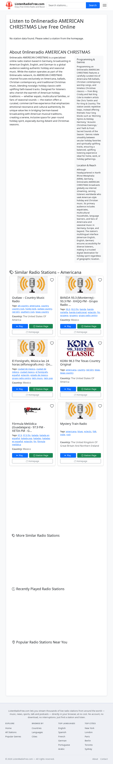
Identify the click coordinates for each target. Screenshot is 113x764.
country (45, 305)
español (16, 375)
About (95, 759)
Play (21, 326)
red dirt (16, 311)
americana (35, 305)
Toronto (89, 744)
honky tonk (30, 308)
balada (35, 435)
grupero (73, 315)
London (89, 732)
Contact (104, 759)
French (61, 736)
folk (94, 431)
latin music (37, 378)
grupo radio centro (88, 315)
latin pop (48, 378)
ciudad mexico (27, 372)
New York (89, 728)
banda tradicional (78, 312)
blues (80, 431)
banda (83, 309)
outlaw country (44, 308)
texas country (42, 311)
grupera (64, 315)
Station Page (42, 326)
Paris (87, 736)
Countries (36, 728)
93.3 (68, 309)
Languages (37, 732)
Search (93, 5)
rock (68, 434)
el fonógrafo (42, 372)
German (62, 740)
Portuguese (64, 744)
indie (62, 434)
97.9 (20, 435)
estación (92, 312)
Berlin (88, 740)
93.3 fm (75, 309)
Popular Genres (13, 736)
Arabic (61, 748)
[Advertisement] (40, 149)
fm (98, 312)
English (62, 728)
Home (8, 728)
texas (97, 369)
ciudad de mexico (26, 369)
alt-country (23, 305)
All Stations (10, 732)
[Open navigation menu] (105, 5)
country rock (18, 308)
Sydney (88, 748)
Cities (34, 736)
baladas (37, 438)
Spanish (62, 732)
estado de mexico (39, 375)
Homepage (33, 332)
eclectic (88, 431)
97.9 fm (26, 435)
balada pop (26, 438)
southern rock (27, 311)
